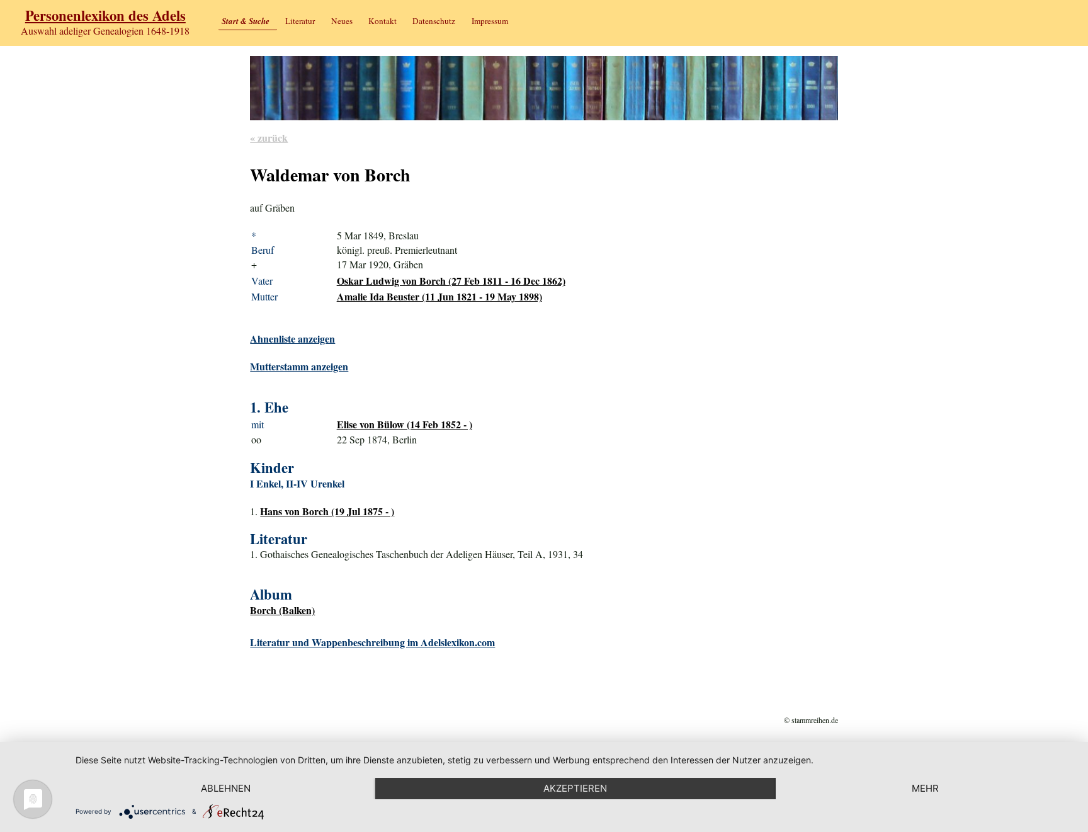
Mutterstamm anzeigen (299, 366)
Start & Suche (245, 20)
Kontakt (382, 20)
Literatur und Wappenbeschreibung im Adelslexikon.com (372, 642)
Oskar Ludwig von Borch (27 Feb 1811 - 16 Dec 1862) (451, 280)
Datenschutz (433, 20)
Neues (342, 20)
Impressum (490, 20)
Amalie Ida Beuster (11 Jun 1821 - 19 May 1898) (439, 296)
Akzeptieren (575, 788)
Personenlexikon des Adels (105, 15)
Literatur (300, 20)
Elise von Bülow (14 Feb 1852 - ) (404, 424)
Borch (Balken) (282, 610)
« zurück (269, 137)
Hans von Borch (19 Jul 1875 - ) (327, 511)
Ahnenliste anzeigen (292, 338)
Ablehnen (226, 788)
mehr (925, 788)
